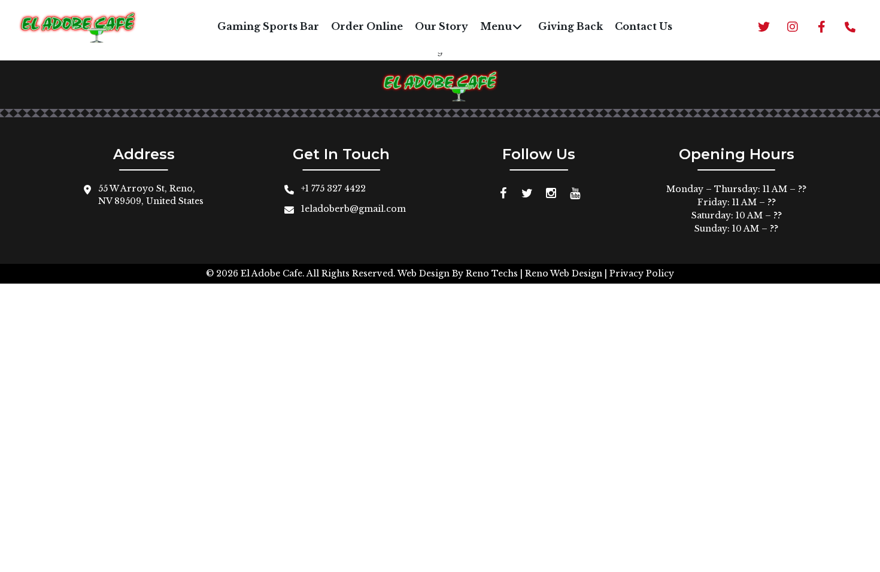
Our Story (441, 26)
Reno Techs (492, 273)
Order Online (367, 26)
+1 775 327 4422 (333, 188)
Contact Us (643, 26)
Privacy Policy (641, 273)
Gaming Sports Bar (268, 26)
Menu (496, 26)
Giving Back (570, 26)
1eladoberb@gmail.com (353, 208)
